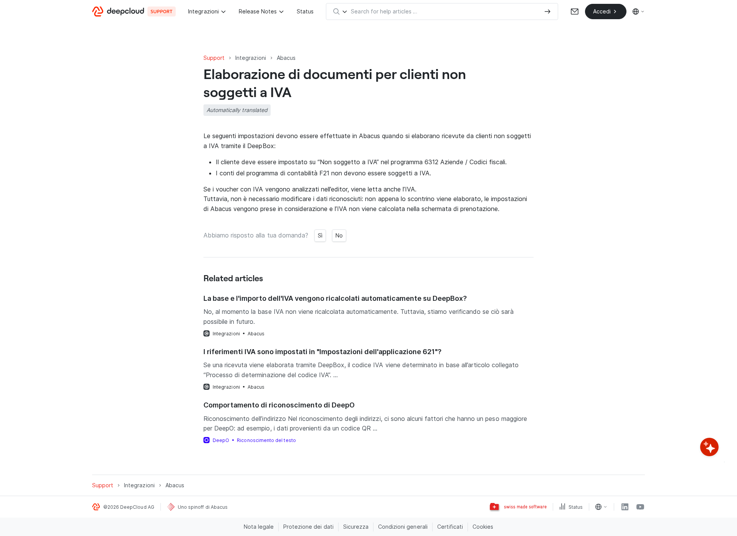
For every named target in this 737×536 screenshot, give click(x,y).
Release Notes (258, 11)
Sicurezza (355, 526)
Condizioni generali (403, 526)
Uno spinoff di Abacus (203, 507)
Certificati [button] (450, 526)
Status (305, 11)
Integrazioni (203, 11)
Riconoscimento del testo (266, 440)
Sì (320, 235)
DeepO (221, 440)
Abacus (256, 333)
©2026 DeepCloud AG (128, 507)
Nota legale (259, 526)
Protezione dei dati (308, 526)
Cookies (483, 526)
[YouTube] (640, 506)
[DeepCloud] (134, 11)
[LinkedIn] (625, 506)
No (339, 235)
